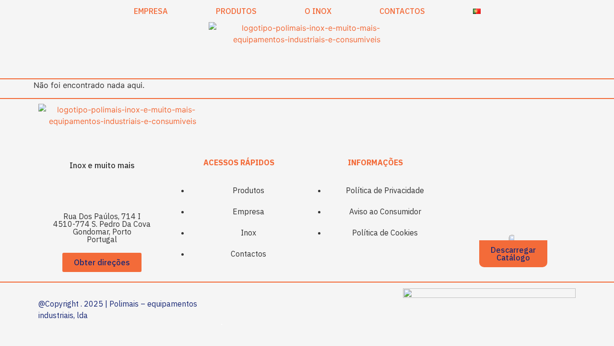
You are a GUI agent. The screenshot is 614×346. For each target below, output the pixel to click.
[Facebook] (89, 191)
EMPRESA (151, 11)
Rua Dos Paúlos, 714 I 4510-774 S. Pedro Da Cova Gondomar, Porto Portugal (102, 227)
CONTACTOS (402, 11)
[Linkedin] (115, 191)
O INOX (318, 11)
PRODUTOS (236, 11)
